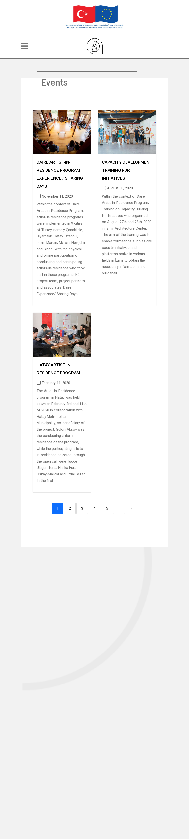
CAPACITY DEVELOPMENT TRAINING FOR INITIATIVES (127, 170)
